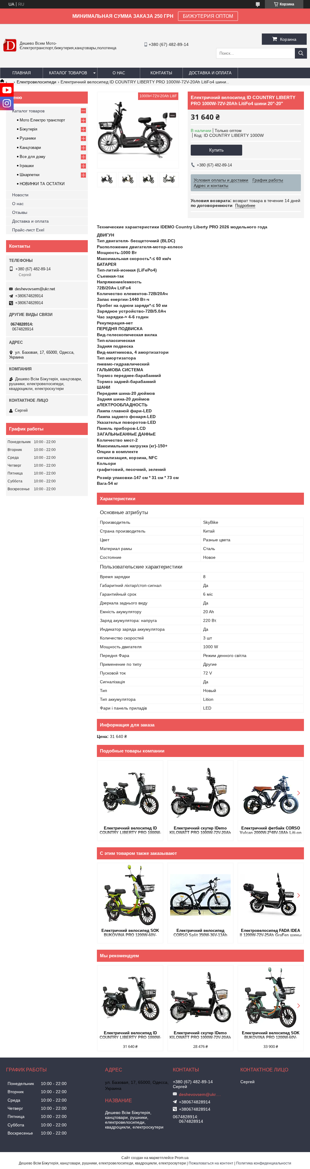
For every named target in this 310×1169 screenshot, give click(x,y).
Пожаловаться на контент (211, 1163)
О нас (119, 73)
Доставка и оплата (210, 73)
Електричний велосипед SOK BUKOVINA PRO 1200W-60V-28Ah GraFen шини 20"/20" (130, 933)
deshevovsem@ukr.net (35, 289)
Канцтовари (30, 147)
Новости (20, 194)
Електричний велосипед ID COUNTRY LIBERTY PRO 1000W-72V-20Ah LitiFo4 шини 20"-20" (130, 831)
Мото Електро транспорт (42, 120)
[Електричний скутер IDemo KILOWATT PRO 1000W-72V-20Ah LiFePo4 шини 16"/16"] (200, 792)
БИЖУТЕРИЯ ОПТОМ (208, 16)
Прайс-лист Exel (28, 229)
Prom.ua (182, 1158)
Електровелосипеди (36, 81)
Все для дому (32, 156)
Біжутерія (28, 129)
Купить (216, 150)
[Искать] (301, 53)
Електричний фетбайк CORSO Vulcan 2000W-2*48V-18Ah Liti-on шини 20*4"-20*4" (271, 831)
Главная (21, 73)
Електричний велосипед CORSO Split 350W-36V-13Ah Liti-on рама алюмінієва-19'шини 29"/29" (200, 933)
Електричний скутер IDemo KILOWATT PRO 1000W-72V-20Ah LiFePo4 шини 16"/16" (200, 831)
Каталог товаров (68, 73)
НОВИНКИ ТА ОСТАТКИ (42, 184)
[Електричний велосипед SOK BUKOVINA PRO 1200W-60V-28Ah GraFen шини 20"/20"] (130, 895)
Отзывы (19, 212)
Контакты (161, 73)
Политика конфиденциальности (263, 1163)
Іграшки (27, 165)
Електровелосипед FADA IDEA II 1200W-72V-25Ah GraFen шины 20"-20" (271, 933)
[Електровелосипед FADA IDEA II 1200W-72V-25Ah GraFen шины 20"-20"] (271, 895)
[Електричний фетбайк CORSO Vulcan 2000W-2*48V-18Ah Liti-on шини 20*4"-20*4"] (271, 792)
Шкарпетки (29, 174)
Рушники (28, 138)
